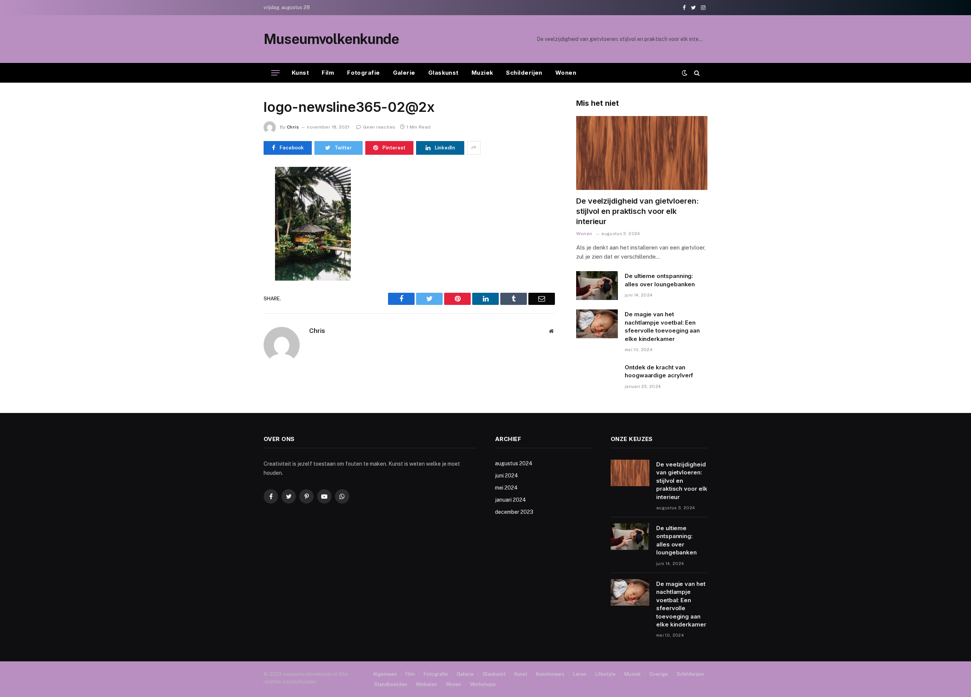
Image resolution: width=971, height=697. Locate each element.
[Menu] (275, 73)
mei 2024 (506, 488)
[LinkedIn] (236, 226)
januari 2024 (510, 500)
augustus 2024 (514, 463)
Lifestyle (605, 674)
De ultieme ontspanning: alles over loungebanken (644, 39)
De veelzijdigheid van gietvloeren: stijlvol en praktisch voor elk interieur (637, 211)
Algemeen (385, 674)
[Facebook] (236, 191)
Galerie (404, 72)
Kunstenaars (550, 674)
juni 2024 (506, 476)
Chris (293, 127)
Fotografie (363, 72)
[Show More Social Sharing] (474, 148)
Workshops (483, 684)
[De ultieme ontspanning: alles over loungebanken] (597, 285)
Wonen (565, 72)
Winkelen (426, 684)
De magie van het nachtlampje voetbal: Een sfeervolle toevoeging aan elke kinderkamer (662, 326)
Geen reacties (379, 127)
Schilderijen (524, 72)
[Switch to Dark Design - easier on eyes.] (684, 73)
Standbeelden (390, 684)
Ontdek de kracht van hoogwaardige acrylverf (659, 371)
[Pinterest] (236, 244)
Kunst (300, 72)
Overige (658, 674)
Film (328, 72)
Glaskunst (443, 72)
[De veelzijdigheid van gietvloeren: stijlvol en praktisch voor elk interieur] (641, 153)
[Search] (696, 73)
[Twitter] (236, 209)
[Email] (236, 261)
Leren (579, 674)
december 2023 (514, 512)
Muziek (482, 72)
